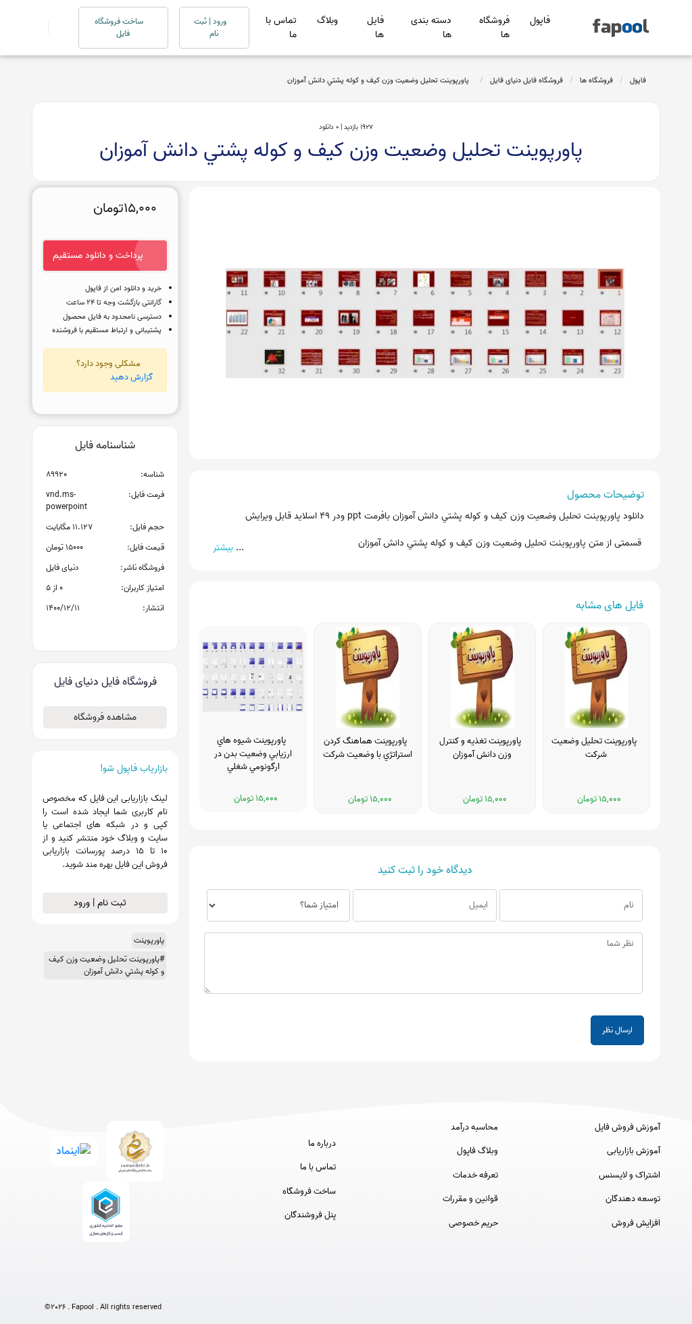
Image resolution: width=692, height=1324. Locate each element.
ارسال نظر (617, 1030)
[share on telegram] (87, 630)
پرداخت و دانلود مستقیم (98, 255)
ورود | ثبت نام (211, 27)
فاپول (540, 21)
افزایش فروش (636, 1223)
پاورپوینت (149, 940)
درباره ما (322, 1143)
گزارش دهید (131, 377)
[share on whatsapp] (104, 630)
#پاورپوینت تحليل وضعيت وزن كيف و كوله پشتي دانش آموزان (106, 965)
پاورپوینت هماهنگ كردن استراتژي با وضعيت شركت (367, 748)
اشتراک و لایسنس (629, 1175)
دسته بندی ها (431, 28)
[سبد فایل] (37, 28)
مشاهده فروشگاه (105, 717)
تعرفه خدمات (475, 1175)
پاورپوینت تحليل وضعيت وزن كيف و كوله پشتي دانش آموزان (380, 80)
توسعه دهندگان (633, 1199)
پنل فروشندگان (310, 1215)
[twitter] (128, 1285)
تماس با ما (281, 28)
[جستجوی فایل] (55, 27)
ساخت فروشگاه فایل (120, 27)
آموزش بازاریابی (633, 1151)
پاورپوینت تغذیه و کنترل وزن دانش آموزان (482, 748)
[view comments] (121, 630)
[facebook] (53, 1285)
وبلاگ (327, 21)
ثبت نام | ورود (101, 903)
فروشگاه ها (494, 28)
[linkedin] (153, 1285)
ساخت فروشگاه (309, 1191)
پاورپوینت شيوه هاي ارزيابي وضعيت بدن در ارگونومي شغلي (253, 754)
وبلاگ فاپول (477, 1151)
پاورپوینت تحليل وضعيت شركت (596, 748)
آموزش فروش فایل (627, 1127)
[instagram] (103, 1285)
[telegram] (78, 1285)
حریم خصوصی (473, 1223)
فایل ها (375, 28)
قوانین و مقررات (470, 1199)
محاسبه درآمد (474, 1127)
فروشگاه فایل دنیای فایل (526, 80)
